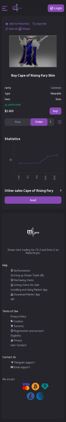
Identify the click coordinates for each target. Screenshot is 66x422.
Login (58, 8)
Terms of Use (10, 311)
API (12, 299)
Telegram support (24, 362)
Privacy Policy (18, 316)
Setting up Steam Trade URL (27, 275)
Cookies (18, 321)
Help (5, 265)
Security (18, 326)
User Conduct (19, 345)
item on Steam (19, 28)
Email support (21, 367)
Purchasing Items (23, 280)
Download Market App (26, 294)
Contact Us (9, 357)
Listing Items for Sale (26, 285)
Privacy (17, 340)
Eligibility (16, 335)
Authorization (21, 270)
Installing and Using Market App (29, 289)
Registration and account (28, 331)
